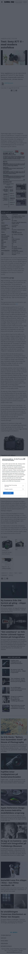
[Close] (25, 459)
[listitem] (14, 486)
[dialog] (14, 477)
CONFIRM (8, 493)
